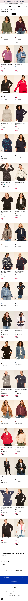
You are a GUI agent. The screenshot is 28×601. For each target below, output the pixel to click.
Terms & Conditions (6, 589)
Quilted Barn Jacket (18, 418)
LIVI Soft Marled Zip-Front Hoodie (21, 389)
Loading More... (14, 549)
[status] (25, 9)
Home (2, 9)
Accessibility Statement (20, 589)
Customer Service (5, 561)
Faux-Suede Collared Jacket (6, 418)
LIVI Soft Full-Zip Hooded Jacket (6, 64)
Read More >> (4, 555)
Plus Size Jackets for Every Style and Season (12, 553)
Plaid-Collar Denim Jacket (19, 241)
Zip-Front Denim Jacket (19, 359)
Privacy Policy (13, 589)
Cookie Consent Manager (18, 591)
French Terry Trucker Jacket (5, 300)
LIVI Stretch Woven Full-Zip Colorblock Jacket (19, 272)
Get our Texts (9, 570)
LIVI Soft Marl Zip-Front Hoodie (6, 389)
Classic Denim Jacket (18, 64)
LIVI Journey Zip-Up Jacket (19, 507)
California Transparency (14, 593)
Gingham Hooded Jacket (5, 241)
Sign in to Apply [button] (14, 581)
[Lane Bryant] (14, 6)
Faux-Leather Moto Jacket (19, 476)
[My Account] (24, 6)
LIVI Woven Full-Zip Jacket (19, 182)
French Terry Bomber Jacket (20, 34)
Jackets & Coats (9, 9)
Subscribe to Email (18, 570)
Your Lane (3, 564)
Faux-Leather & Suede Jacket (20, 211)
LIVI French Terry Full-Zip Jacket (6, 447)
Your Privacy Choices (8, 591)
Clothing (5, 9)
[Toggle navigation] (1, 6)
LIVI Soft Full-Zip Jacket (5, 93)
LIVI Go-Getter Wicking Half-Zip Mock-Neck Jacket (6, 153)
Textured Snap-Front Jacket (19, 152)
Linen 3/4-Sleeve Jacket (19, 537)
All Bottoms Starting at (13, 3)
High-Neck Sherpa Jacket (19, 447)
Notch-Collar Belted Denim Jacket (21, 300)
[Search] (4, 6)
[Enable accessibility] (2, 599)
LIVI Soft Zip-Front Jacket (5, 182)
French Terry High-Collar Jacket (6, 34)
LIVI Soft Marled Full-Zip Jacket (6, 123)
